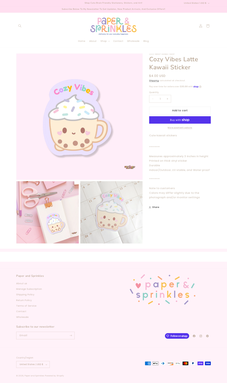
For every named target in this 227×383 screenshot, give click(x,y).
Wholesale (22, 317)
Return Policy (24, 300)
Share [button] (155, 207)
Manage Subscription (29, 289)
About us (21, 283)
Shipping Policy (25, 294)
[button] (19, 25)
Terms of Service (26, 305)
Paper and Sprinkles (34, 376)
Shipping (154, 80)
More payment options (180, 127)
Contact (21, 311)
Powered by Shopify (54, 376)
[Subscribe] (70, 335)
